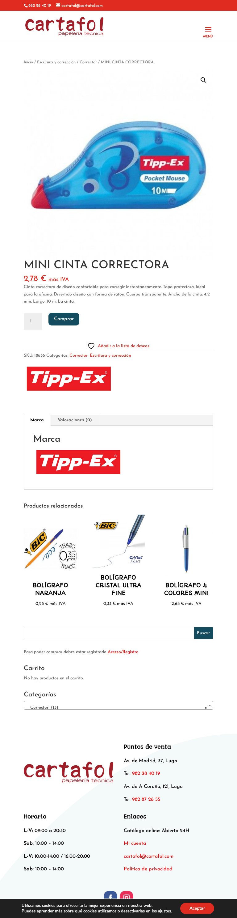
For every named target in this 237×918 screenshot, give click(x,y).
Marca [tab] (37, 420)
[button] (203, 80)
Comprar (64, 319)
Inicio (28, 62)
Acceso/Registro (123, 652)
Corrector (88, 62)
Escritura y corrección (56, 62)
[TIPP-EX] (68, 380)
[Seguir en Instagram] (126, 897)
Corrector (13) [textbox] (117, 707)
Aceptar (197, 908)
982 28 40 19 (39, 6)
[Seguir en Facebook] (110, 897)
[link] (148, 856)
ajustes (164, 911)
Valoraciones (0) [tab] (75, 420)
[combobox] (118, 705)
